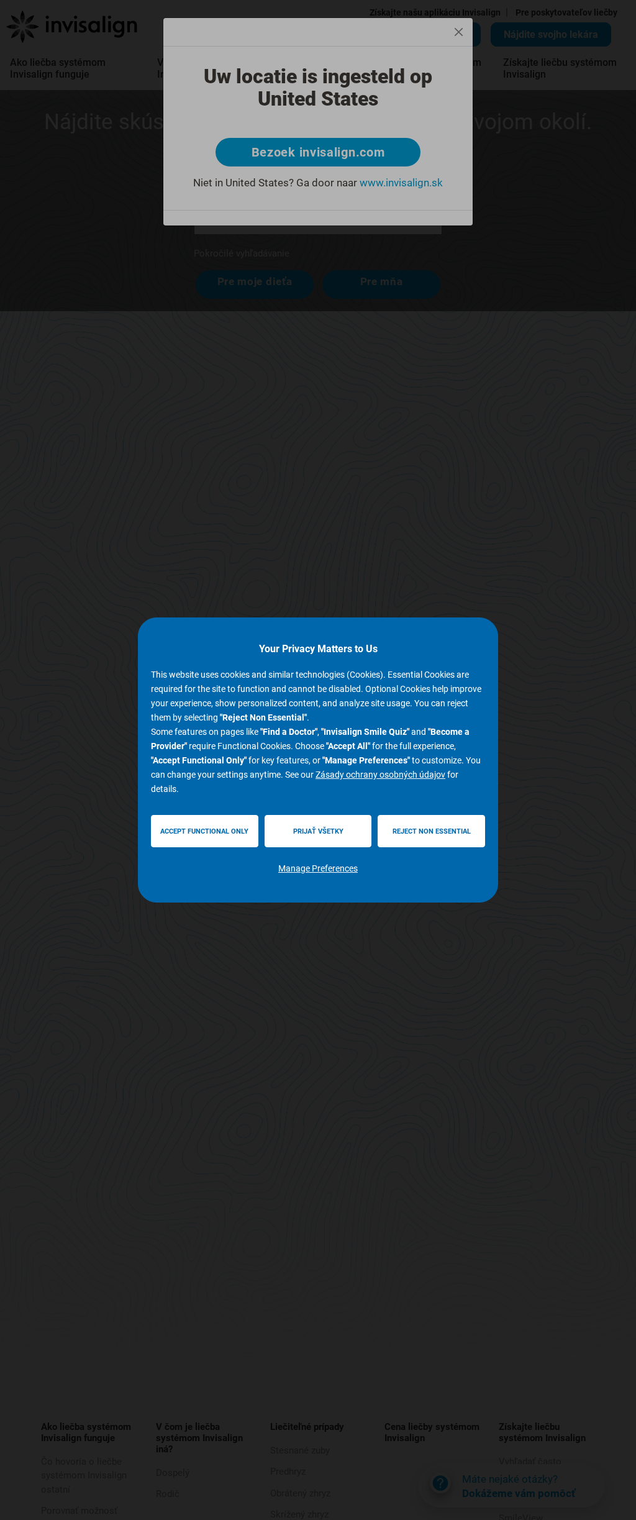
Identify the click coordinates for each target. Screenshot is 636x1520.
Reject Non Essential (432, 831)
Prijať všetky (318, 831)
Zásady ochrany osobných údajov (380, 775)
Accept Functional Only (204, 831)
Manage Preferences (318, 868)
